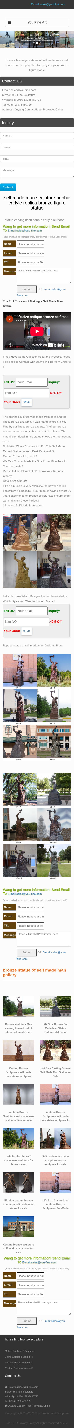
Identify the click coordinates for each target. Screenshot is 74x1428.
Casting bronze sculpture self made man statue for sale (18, 1248)
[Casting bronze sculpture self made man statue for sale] (18, 1226)
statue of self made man (46, 60)
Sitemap (63, 1423)
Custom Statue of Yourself (19, 1368)
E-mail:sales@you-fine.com (48, 4)
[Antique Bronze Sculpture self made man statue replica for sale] (18, 1094)
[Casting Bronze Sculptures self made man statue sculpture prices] (18, 1050)
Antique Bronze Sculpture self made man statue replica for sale (18, 1116)
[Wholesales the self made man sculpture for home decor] (18, 1138)
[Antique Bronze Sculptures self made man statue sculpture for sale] (55, 1094)
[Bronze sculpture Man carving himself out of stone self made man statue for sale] (18, 1006)
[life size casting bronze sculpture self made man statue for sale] (18, 1182)
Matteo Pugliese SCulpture (19, 1351)
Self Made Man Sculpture (18, 1362)
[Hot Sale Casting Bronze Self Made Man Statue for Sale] (55, 1050)
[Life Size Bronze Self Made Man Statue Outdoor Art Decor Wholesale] (55, 1006)
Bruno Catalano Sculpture (19, 1357)
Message (22, 60)
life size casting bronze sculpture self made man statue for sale (18, 1204)
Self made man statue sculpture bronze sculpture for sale (55, 1160)
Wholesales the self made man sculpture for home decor (18, 1160)
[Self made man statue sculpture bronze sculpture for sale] (55, 1138)
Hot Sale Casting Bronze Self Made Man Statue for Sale (55, 1072)
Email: (22, 1387)
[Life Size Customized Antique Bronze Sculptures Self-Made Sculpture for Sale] (55, 1182)
